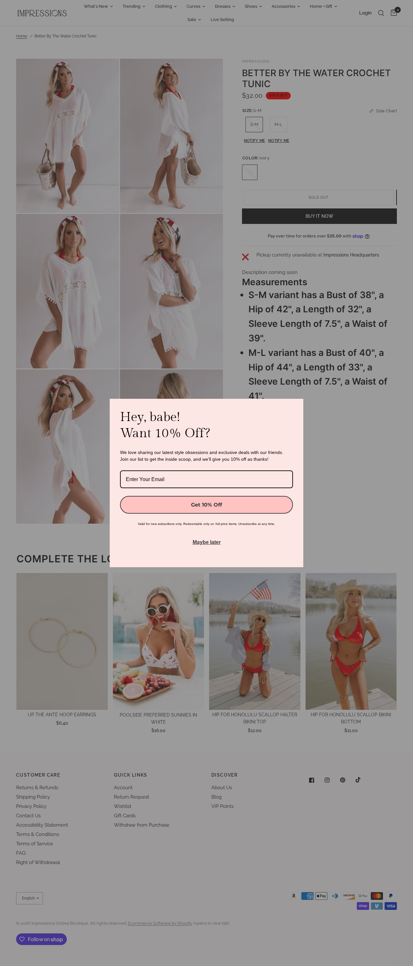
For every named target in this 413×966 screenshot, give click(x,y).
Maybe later (207, 542)
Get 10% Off (206, 505)
